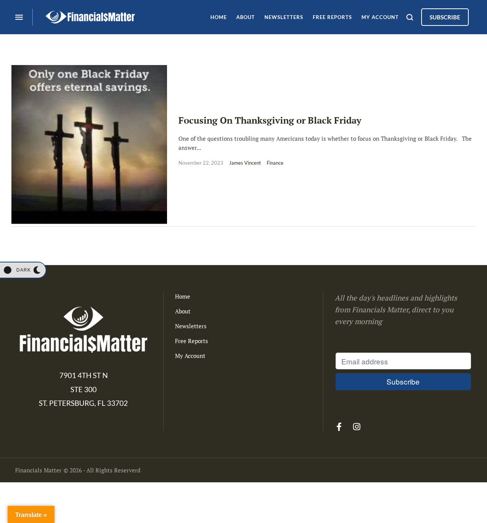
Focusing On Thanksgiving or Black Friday (269, 120)
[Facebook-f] (339, 427)
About (183, 311)
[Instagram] (357, 427)
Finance (275, 163)
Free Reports (191, 341)
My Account (190, 355)
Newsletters (191, 326)
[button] (23, 270)
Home (182, 296)
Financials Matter (38, 470)
